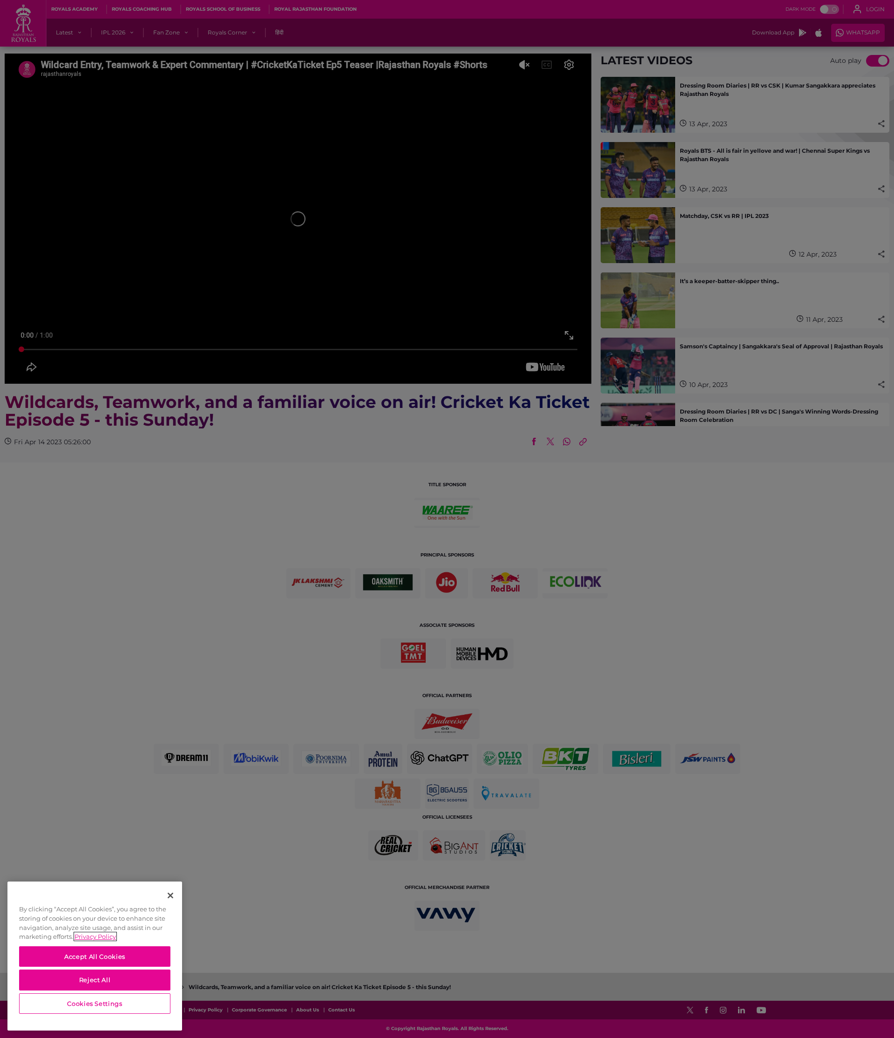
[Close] (170, 895)
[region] (94, 956)
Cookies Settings (94, 1003)
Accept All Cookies (94, 956)
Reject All (95, 980)
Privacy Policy (95, 936)
